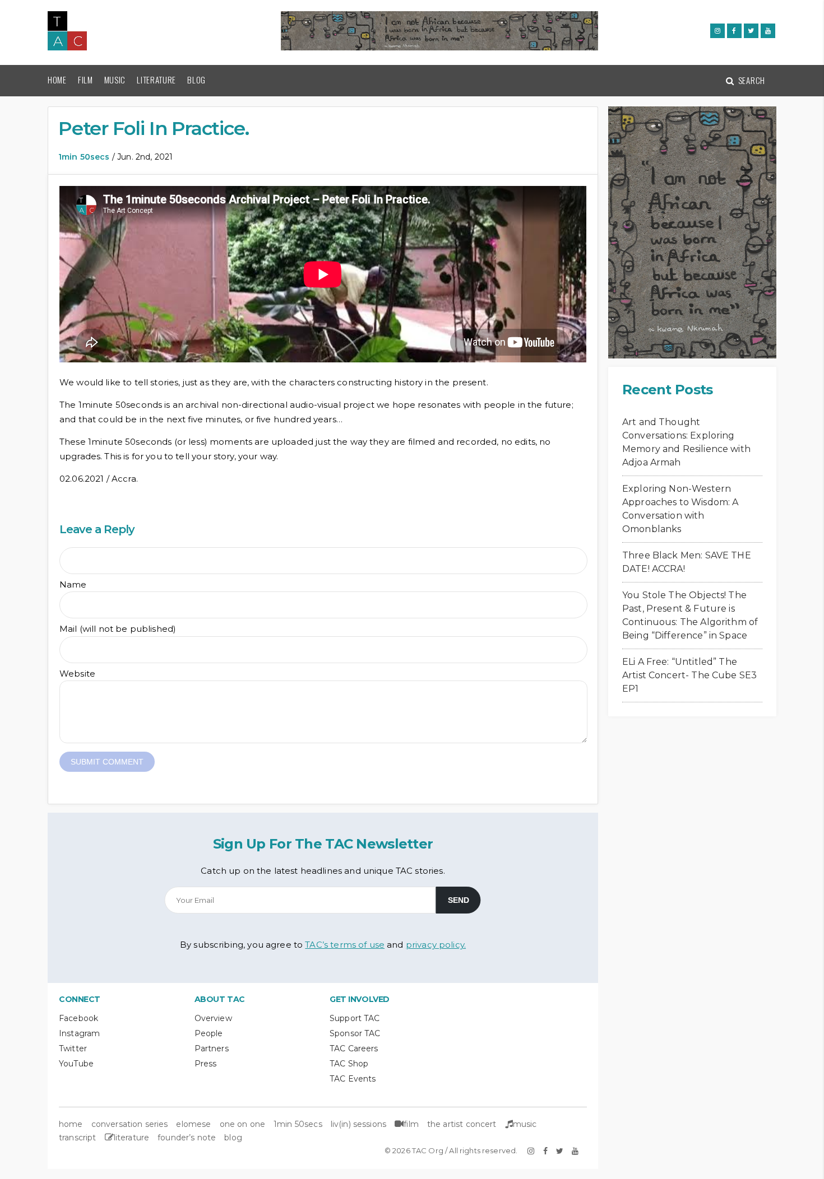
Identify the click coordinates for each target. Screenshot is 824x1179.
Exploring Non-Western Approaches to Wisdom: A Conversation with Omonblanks (680, 508)
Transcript (77, 1138)
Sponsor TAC (355, 1033)
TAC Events (353, 1079)
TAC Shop (349, 1064)
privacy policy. (436, 944)
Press (206, 1064)
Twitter (73, 1048)
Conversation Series (129, 1124)
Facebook (78, 1018)
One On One (243, 1124)
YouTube (76, 1064)
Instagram (79, 1033)
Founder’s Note (187, 1138)
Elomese (193, 1124)
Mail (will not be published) (117, 628)
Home (57, 79)
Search (750, 80)
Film (85, 79)
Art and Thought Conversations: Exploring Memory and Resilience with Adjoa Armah (686, 442)
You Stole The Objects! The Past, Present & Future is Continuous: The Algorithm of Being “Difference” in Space (690, 615)
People (209, 1033)
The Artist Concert (462, 1124)
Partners (212, 1048)
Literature (156, 79)
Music (115, 79)
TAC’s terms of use (345, 944)
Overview (213, 1018)
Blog (196, 79)
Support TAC (355, 1018)
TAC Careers (354, 1048)
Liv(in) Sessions (358, 1124)
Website (77, 673)
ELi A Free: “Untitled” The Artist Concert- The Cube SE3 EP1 (689, 675)
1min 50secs (84, 157)
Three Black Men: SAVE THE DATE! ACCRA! (686, 562)
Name (73, 584)
